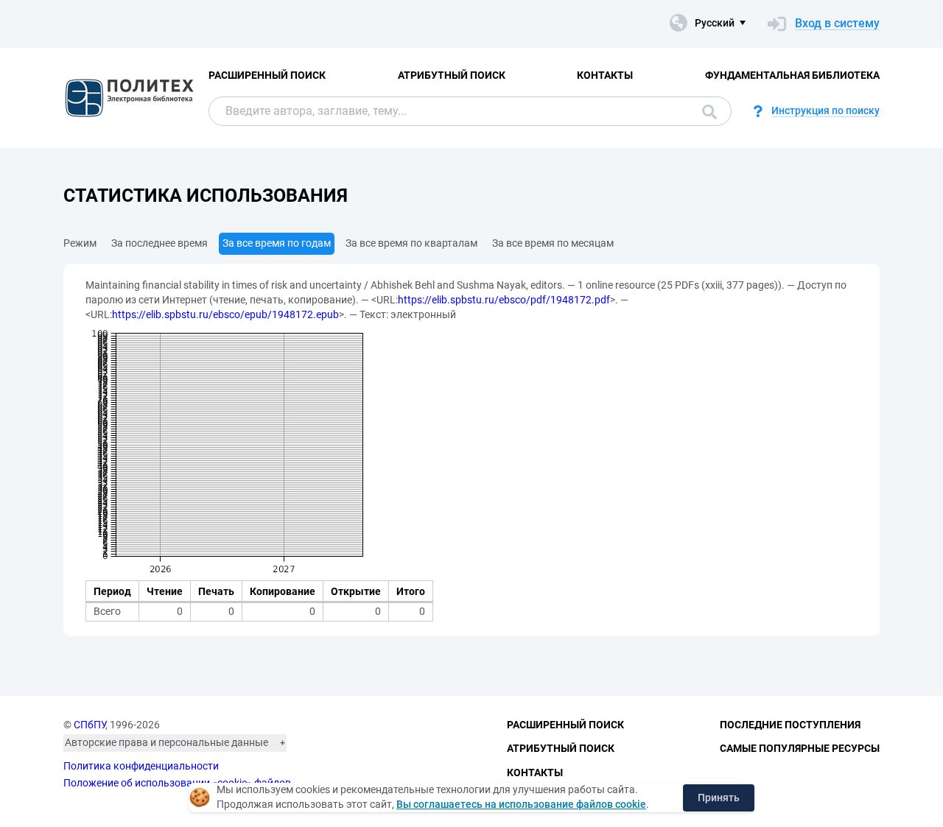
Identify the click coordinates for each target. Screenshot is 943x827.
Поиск (706, 111)
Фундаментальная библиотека (792, 75)
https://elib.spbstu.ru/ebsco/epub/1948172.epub (225, 314)
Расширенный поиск (267, 75)
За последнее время (159, 243)
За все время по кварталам (411, 243)
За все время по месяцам (553, 243)
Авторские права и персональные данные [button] (166, 742)
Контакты (605, 75)
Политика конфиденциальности (141, 766)
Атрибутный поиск (451, 75)
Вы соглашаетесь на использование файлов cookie (521, 804)
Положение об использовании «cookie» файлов (177, 783)
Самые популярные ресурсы (800, 748)
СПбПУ (89, 725)
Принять (719, 797)
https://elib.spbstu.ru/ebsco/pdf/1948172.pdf (504, 300)
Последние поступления (790, 725)
